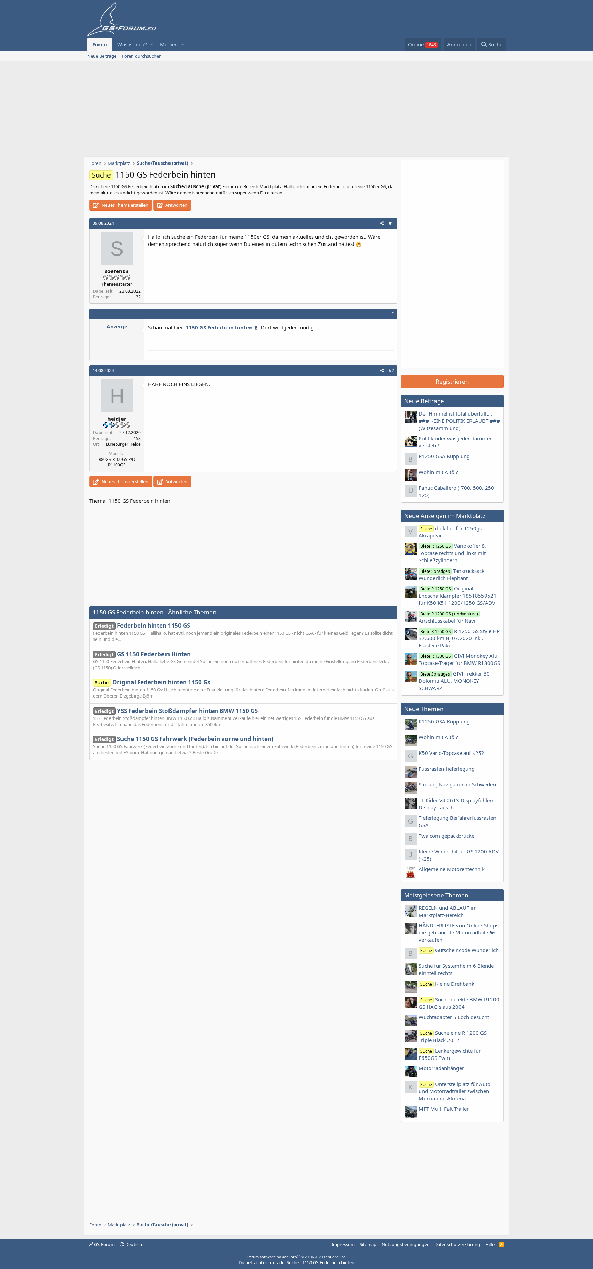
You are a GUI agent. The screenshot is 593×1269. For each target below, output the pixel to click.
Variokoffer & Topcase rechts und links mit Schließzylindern (452, 553)
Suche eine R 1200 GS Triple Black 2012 (453, 1036)
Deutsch (133, 1244)
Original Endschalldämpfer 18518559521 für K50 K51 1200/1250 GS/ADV (458, 595)
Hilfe (490, 1244)
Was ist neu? (132, 44)
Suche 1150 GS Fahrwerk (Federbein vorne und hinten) (184, 739)
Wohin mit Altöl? (438, 471)
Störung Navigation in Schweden (457, 784)
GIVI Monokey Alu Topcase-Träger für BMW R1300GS (459, 659)
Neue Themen (424, 709)
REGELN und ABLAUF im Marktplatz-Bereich (448, 911)
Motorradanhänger (441, 1068)
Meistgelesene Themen (436, 895)
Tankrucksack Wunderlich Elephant (452, 574)
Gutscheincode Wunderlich (459, 950)
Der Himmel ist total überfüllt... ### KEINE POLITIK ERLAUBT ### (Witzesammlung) (459, 420)
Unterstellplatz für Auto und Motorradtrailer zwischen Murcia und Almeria (454, 1091)
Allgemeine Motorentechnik (452, 868)
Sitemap (368, 1244)
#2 (391, 370)
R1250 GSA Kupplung (444, 456)
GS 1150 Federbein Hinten (143, 654)
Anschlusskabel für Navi (448, 617)
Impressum (343, 1244)
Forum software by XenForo (297, 1256)
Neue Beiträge (101, 56)
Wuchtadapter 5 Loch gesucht (454, 1016)
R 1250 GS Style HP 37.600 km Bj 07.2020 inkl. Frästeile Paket (459, 638)
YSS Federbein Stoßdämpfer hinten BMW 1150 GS (176, 711)
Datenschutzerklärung (457, 1244)
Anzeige (117, 326)
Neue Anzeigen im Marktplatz (444, 516)
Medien (169, 44)
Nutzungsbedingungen (406, 1244)
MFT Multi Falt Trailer (444, 1108)
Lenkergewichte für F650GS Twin (450, 1054)
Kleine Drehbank (447, 983)
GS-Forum (104, 1244)
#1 (391, 223)
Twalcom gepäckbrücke (446, 835)
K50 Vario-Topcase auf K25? (451, 752)
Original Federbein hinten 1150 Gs (152, 682)
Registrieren (452, 381)
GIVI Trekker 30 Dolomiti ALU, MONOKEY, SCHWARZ (454, 680)
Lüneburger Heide (123, 444)
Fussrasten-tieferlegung (447, 768)
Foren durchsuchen (142, 56)
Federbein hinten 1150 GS (142, 626)
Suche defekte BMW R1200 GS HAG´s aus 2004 (459, 1003)
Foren (99, 44)
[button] (151, 44)
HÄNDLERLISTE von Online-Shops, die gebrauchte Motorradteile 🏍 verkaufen (459, 932)
